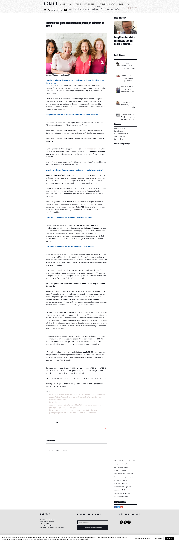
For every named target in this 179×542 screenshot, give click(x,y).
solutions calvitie (119, 490)
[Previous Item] (118, 27)
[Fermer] (176, 538)
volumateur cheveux (121, 496)
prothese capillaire (120, 483)
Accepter (169, 538)
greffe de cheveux (120, 470)
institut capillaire (119, 473)
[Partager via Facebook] (47, 422)
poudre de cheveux (120, 480)
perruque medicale (127, 477)
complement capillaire (122, 464)
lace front (130, 473)
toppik (130, 493)
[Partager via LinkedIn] (57, 422)
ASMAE (50, 5)
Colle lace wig (119, 460)
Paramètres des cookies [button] (142, 538)
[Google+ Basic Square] (121, 507)
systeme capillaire (120, 493)
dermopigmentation (121, 467)
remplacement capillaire (122, 487)
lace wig (117, 477)
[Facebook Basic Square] (115, 507)
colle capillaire (130, 460)
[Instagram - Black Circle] (129, 522)
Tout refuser (158, 538)
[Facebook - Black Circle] (121, 522)
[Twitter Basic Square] (118, 507)
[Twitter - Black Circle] (125, 522)
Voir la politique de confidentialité (77, 539)
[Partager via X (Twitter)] (52, 422)
